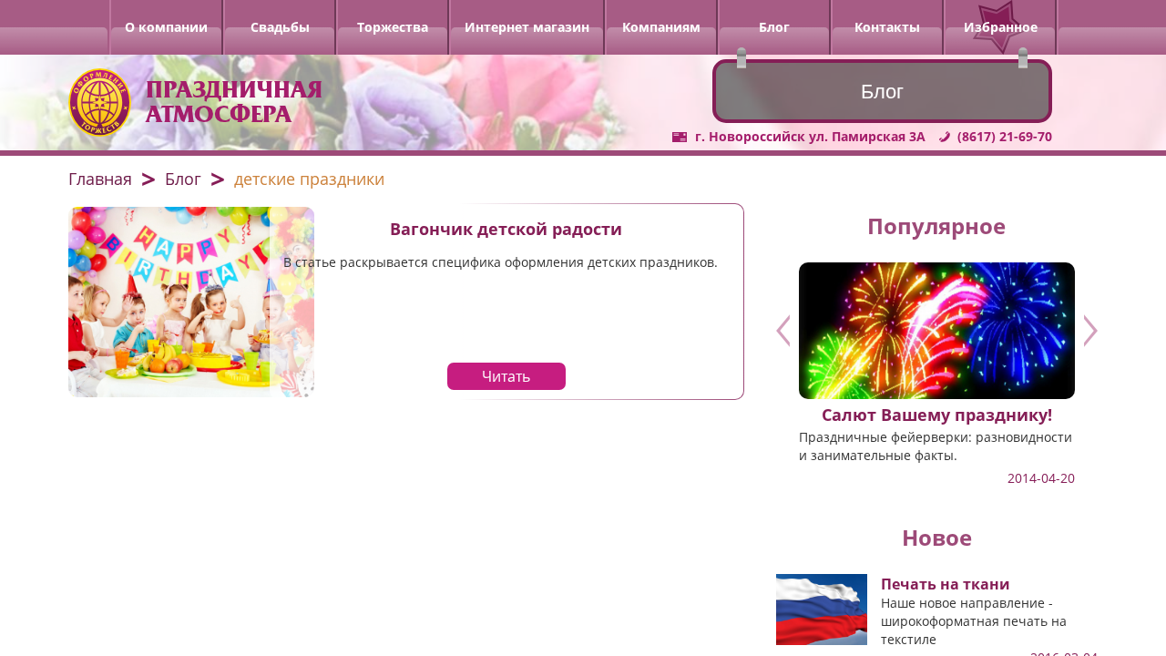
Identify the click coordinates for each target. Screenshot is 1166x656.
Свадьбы (280, 27)
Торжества (392, 27)
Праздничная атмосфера (234, 102)
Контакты (887, 27)
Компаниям (661, 27)
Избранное (1001, 27)
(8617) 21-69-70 (1004, 136)
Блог (774, 27)
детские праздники (309, 178)
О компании (166, 27)
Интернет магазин (527, 27)
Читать (506, 376)
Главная (100, 178)
